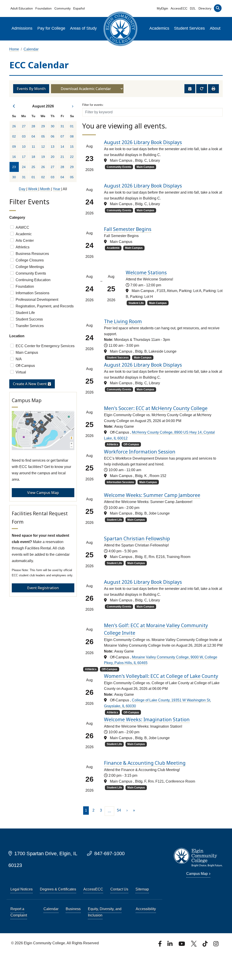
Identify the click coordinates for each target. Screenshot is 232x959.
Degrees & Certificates (58, 889)
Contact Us (119, 889)
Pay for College (51, 28)
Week (33, 189)
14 (62, 146)
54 (119, 810)
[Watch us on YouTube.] (182, 945)
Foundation (43, 8)
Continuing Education (33, 280)
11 (33, 146)
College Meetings (30, 267)
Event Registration (43, 587)
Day (22, 189)
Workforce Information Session (139, 452)
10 (24, 146)
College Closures (30, 260)
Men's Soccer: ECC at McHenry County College (156, 408)
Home (14, 49)
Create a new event (30, 383)
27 (24, 126)
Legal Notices (21, 889)
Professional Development (37, 299)
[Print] (213, 88)
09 (14, 146)
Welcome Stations (146, 272)
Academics (159, 28)
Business (73, 909)
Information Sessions (32, 293)
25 (33, 167)
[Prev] (14, 106)
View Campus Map (43, 492)
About (215, 28)
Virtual (21, 372)
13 (52, 146)
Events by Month (31, 88)
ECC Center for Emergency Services (45, 346)
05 (43, 136)
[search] (218, 9)
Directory (204, 8)
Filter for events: (93, 105)
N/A (19, 359)
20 (52, 157)
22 (72, 157)
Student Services (189, 28)
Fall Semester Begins (127, 229)
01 (72, 126)
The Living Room (123, 321)
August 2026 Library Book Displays (143, 142)
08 (72, 136)
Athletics (22, 247)
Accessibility (146, 909)
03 (24, 136)
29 (43, 126)
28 (33, 126)
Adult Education (21, 8)
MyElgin (162, 8)
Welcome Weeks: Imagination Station (147, 719)
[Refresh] (201, 88)
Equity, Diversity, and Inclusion (104, 912)
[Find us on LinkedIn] (170, 945)
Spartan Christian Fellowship (137, 538)
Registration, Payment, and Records (45, 306)
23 (14, 167)
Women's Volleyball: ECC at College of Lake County (161, 676)
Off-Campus (25, 366)
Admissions (22, 28)
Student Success (29, 319)
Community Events (31, 273)
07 (62, 136)
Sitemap (142, 889)
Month (45, 189)
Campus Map (197, 874)
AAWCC (22, 227)
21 (62, 157)
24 (24, 167)
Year (57, 189)
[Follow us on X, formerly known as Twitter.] (194, 945)
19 (43, 157)
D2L (193, 8)
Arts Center (25, 240)
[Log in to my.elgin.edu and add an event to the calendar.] (189, 88)
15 (72, 146)
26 (14, 126)
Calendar (31, 49)
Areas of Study (83, 28)
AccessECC (179, 8)
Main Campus (27, 352)
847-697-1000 (109, 853)
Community (62, 8)
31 (62, 126)
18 (33, 157)
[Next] (72, 106)
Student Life (25, 313)
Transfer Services (30, 326)
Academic (24, 234)
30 (52, 126)
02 (14, 136)
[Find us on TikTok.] (205, 945)
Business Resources (32, 254)
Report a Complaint (18, 912)
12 (43, 146)
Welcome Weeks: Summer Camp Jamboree (152, 495)
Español (79, 8)
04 (33, 136)
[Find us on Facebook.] (160, 945)
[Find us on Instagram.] (216, 945)
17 (24, 157)
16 (14, 157)
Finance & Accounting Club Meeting (145, 763)
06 (52, 136)
